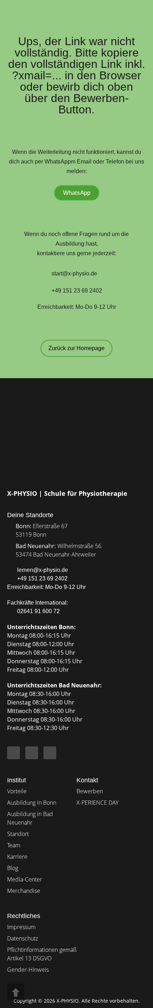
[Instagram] (31, 752)
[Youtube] (49, 752)
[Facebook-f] (13, 752)
